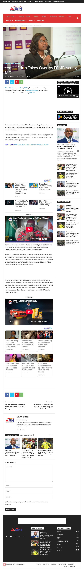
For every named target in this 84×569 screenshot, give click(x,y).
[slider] (66, 95)
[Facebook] (7, 82)
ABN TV (31, 93)
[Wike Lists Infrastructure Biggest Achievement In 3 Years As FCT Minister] (12, 443)
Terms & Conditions (58, 1)
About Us (15, 1)
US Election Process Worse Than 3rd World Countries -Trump (15, 406)
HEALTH (44, 16)
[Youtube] (23, 430)
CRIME (28, 16)
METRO (13, 16)
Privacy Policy (39, 1)
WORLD (31, 20)
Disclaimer (48, 1)
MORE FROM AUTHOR (26, 435)
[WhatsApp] (21, 82)
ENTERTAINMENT (20, 20)
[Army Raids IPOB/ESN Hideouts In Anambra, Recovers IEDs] (61, 193)
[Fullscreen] (77, 96)
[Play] (59, 96)
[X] (12, 82)
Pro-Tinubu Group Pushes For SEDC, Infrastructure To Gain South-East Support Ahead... (71, 167)
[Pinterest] (17, 82)
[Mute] (74, 96)
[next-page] (52, 435)
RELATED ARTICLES (12, 435)
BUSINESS (8, 20)
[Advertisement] (55, 8)
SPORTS (36, 16)
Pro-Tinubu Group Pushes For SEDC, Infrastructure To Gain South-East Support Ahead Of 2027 (29, 453)
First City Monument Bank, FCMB (16, 88)
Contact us (22, 1)
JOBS (69, 16)
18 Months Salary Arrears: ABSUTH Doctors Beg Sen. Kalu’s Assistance (43, 406)
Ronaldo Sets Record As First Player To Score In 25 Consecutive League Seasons (45, 453)
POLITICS (21, 16)
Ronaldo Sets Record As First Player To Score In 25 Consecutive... (72, 175)
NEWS (59, 532)
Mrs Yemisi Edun (32, 90)
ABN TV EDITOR (11, 76)
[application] (68, 91)
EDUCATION (53, 16)
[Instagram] (11, 536)
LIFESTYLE (61, 16)
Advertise (30, 1)
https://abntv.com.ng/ (22, 419)
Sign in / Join (6, 1)
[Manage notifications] (4, 564)
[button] (77, 18)
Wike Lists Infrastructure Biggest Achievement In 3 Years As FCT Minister (12, 453)
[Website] (20, 536)
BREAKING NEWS (14, 25)
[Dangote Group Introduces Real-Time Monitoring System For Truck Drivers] (61, 184)
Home (7, 16)
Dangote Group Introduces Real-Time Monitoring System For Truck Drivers (72, 184)
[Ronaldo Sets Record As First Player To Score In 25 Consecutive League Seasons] (45, 443)
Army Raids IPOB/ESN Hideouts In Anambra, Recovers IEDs (72, 192)
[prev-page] (50, 435)
